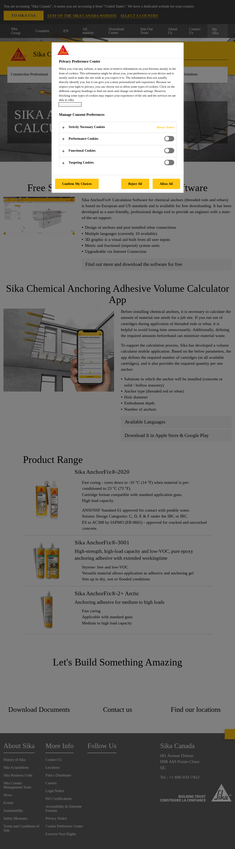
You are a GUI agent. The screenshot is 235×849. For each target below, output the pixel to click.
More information (70, 104)
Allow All (166, 184)
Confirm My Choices (77, 184)
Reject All (135, 184)
